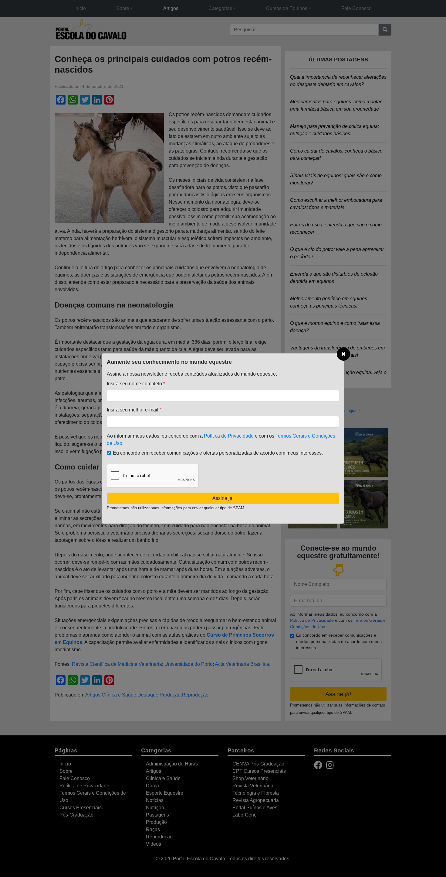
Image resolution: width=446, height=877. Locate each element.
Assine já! (223, 498)
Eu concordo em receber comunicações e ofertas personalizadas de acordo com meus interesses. (218, 453)
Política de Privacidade (229, 436)
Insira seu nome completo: (136, 383)
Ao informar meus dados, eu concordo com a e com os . (221, 439)
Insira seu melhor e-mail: (134, 409)
